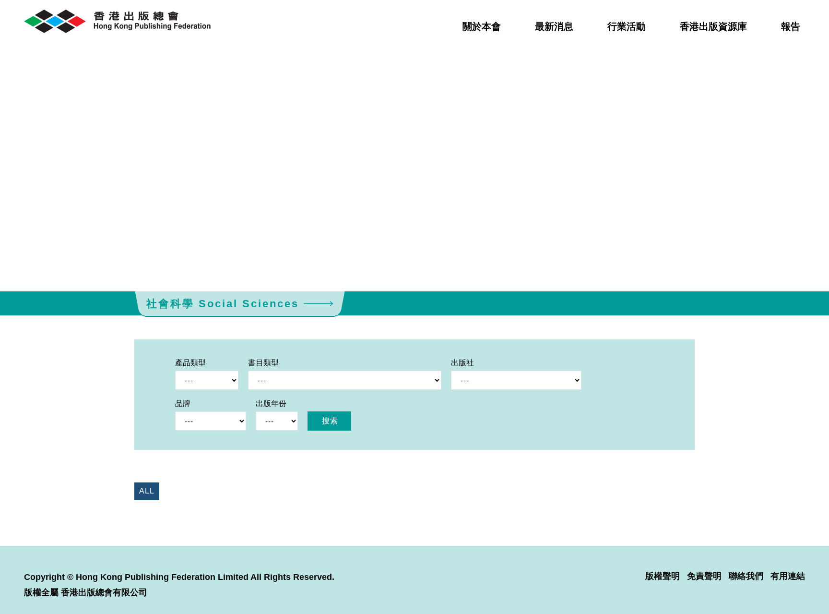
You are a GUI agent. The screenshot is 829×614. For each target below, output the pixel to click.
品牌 (182, 403)
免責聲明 (704, 576)
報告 (790, 26)
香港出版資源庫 (713, 26)
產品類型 (190, 363)
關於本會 (481, 26)
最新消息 (554, 26)
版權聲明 (662, 576)
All (146, 491)
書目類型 (263, 363)
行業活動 (626, 26)
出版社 (462, 363)
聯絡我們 (746, 576)
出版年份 (271, 403)
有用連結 (787, 576)
